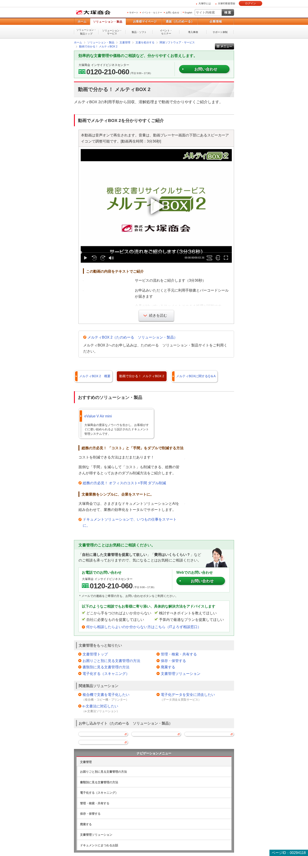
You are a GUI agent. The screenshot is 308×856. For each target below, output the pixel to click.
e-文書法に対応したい (100, 706)
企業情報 (215, 21)
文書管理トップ (95, 654)
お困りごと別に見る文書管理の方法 (111, 661)
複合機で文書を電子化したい (106, 695)
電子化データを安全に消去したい (188, 695)
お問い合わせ (172, 12)
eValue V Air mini (98, 416)
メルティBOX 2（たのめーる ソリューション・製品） (132, 337)
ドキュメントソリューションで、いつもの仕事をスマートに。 (130, 522)
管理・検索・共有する (179, 654)
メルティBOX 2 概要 (94, 376)
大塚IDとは (204, 3)
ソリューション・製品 (107, 21)
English (188, 12)
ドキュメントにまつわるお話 (99, 845)
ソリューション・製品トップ (86, 31)
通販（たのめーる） (180, 21)
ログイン (250, 3)
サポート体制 (220, 32)
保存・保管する (173, 661)
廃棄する (168, 667)
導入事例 (193, 32)
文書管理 (86, 762)
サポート (133, 12)
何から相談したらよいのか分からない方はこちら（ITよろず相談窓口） (143, 627)
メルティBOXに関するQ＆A (196, 376)
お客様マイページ (144, 21)
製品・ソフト (139, 32)
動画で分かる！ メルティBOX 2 (141, 376)
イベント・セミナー (152, 12)
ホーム (82, 21)
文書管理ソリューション (180, 674)
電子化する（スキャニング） (106, 674)
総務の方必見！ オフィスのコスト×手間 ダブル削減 (124, 483)
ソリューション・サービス (112, 32)
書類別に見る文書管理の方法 (106, 667)
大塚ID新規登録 (226, 3)
